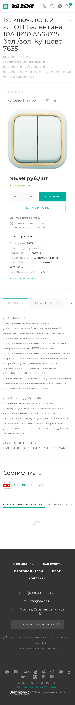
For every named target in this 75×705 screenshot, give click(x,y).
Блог (56, 571)
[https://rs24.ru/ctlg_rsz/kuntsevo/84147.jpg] (37, 139)
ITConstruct (51, 687)
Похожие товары (60, 504)
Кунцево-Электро (21, 100)
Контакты (37, 578)
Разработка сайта (29, 687)
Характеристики (47, 303)
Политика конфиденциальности (41, 648)
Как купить (53, 564)
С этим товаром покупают (24, 504)
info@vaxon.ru (40, 601)
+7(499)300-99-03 (38, 593)
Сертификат (24, 485)
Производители (28, 571)
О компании (23, 564)
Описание (15, 303)
